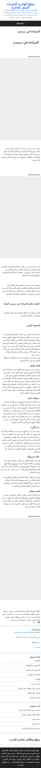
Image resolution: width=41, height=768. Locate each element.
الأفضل (37, 661)
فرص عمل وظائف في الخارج (29, 688)
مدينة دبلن (36, 719)
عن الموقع (36, 642)
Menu (21, 23)
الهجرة (37, 679)
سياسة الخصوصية (33, 762)
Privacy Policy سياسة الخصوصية (27, 632)
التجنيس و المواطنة (33, 665)
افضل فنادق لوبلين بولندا (31, 715)
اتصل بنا (37, 647)
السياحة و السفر (36, 622)
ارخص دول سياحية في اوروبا (29, 710)
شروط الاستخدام (18, 762)
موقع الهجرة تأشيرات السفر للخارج (20, 5)
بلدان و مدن (35, 684)
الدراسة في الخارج (33, 670)
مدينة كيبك (36, 724)
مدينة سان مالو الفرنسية (31, 728)
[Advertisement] (20, 78)
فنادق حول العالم (34, 693)
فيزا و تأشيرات (34, 698)
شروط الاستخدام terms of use (28, 637)
